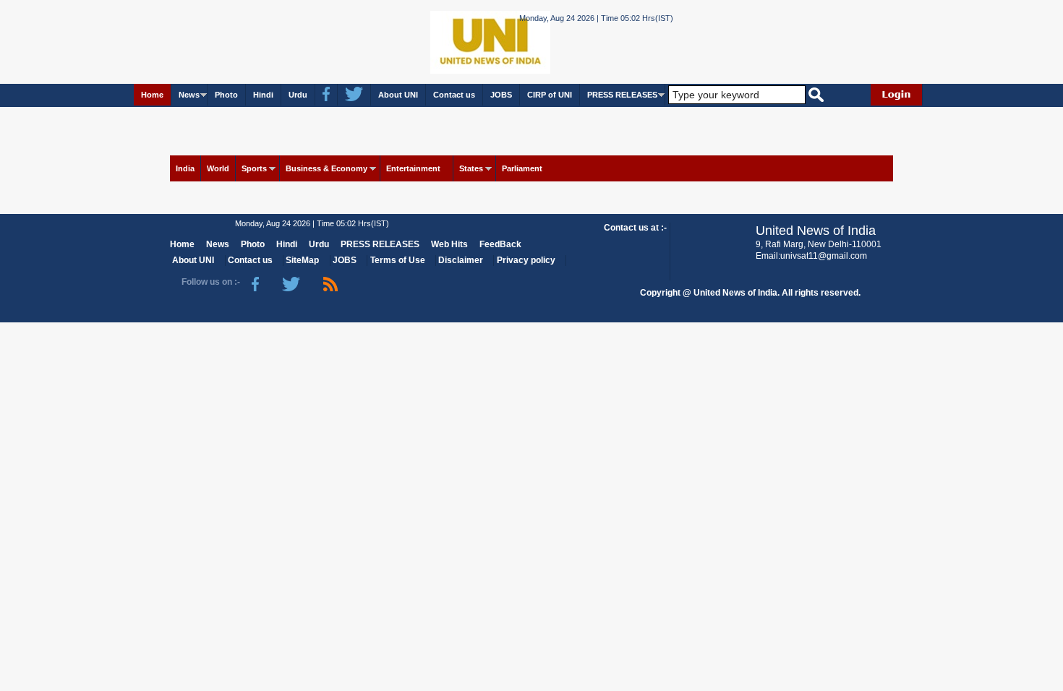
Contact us (454, 94)
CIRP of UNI (549, 94)
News (189, 94)
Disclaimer (460, 260)
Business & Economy (326, 168)
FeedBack (500, 244)
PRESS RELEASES (622, 94)
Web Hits (449, 244)
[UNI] (450, 41)
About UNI (398, 94)
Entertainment (413, 168)
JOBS (501, 94)
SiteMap (302, 260)
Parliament (522, 168)
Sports (254, 168)
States (471, 168)
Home (152, 94)
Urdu (298, 94)
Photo (226, 94)
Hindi (263, 94)
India (185, 168)
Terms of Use (397, 260)
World (218, 168)
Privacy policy (526, 260)
